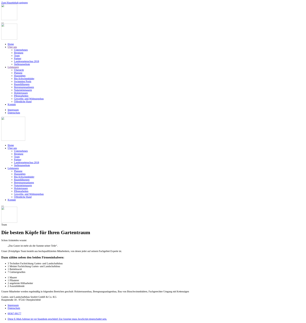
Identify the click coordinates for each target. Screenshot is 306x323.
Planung (18, 72)
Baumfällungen (21, 84)
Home (11, 44)
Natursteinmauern (23, 90)
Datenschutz (14, 112)
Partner (17, 58)
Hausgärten (20, 75)
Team (17, 55)
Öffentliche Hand (23, 101)
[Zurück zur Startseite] (9, 19)
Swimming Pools (22, 81)
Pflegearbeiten (21, 95)
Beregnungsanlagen (24, 87)
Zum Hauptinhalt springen (14, 2)
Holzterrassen (21, 93)
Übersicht (19, 70)
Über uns (12, 47)
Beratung (18, 52)
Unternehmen (21, 49)
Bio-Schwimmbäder (24, 78)
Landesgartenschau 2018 (26, 61)
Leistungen (13, 67)
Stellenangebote (22, 64)
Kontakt (12, 104)
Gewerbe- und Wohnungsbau (29, 98)
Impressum (13, 109)
